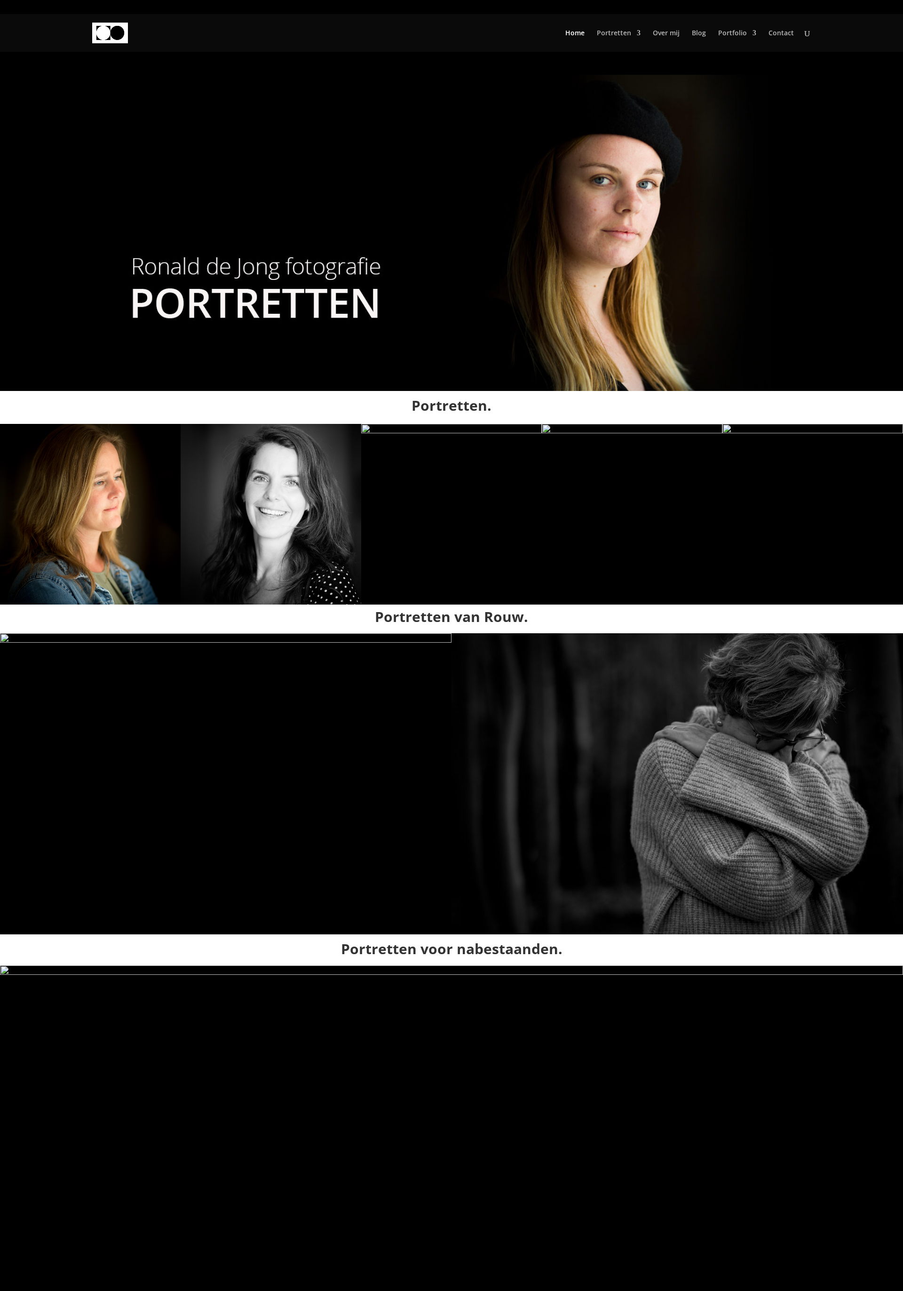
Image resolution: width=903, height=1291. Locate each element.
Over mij (666, 33)
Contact (781, 33)
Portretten (614, 33)
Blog (699, 33)
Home (575, 33)
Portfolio (732, 33)
